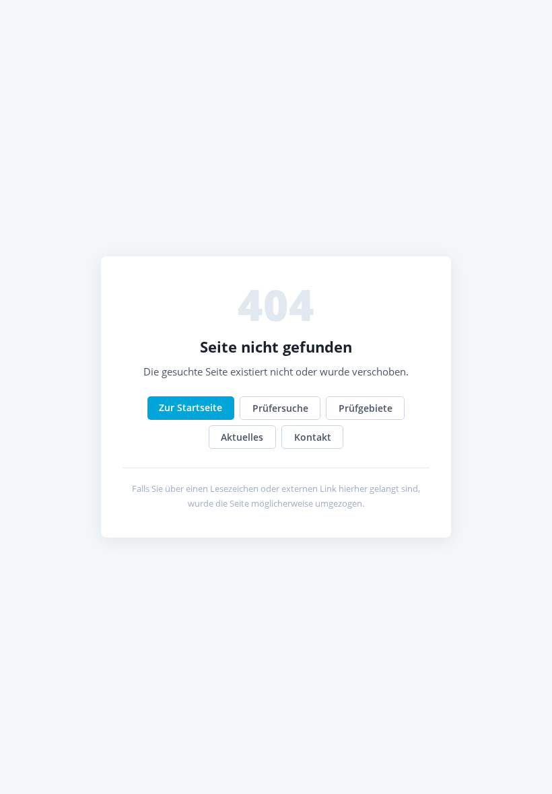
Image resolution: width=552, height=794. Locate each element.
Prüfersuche (280, 408)
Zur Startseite (190, 407)
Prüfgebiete (365, 408)
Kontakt (312, 437)
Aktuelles (242, 437)
